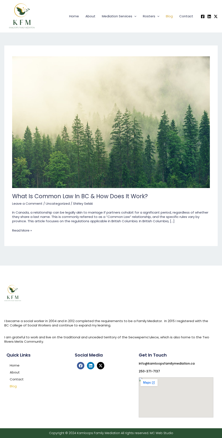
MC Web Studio (161, 433)
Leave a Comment (27, 203)
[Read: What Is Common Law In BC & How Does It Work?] (111, 122)
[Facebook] (203, 16)
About (90, 16)
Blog (169, 16)
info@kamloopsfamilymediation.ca (167, 363)
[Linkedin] (209, 16)
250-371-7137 (149, 371)
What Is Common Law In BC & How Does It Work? (80, 196)
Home (74, 16)
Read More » (22, 230)
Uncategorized (58, 203)
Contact (186, 16)
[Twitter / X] (216, 16)
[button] (134, 16)
